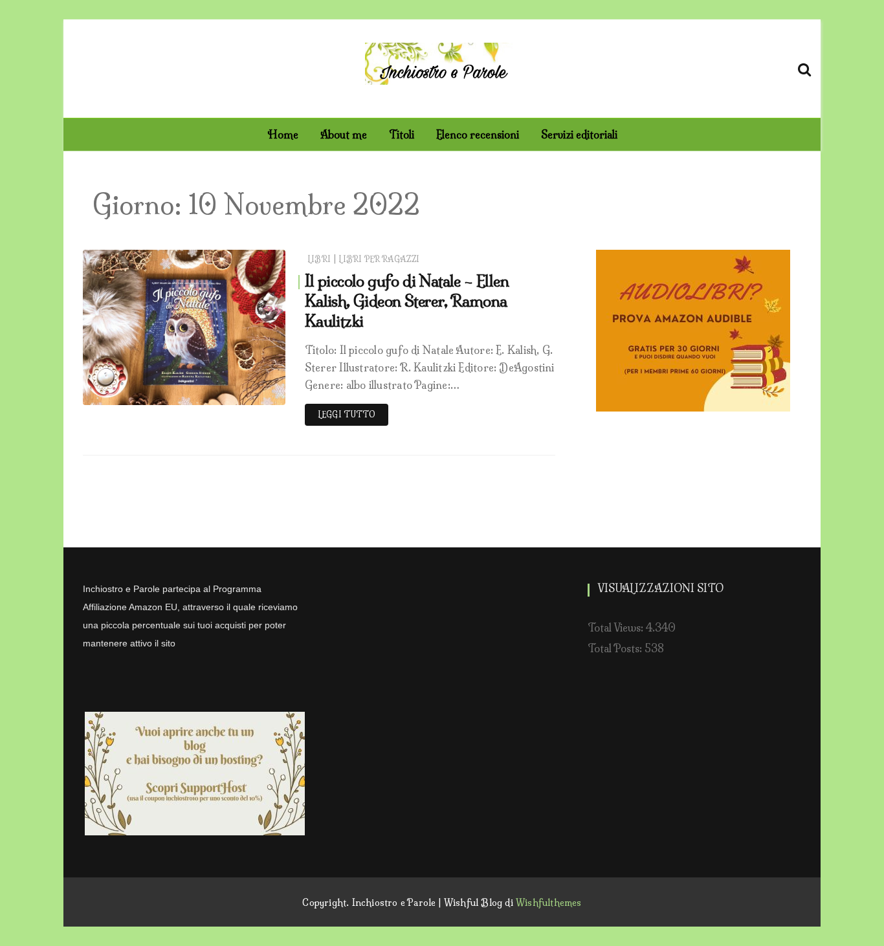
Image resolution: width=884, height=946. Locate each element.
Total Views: (617, 627)
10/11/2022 (247, 392)
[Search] (804, 67)
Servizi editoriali (579, 134)
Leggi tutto (346, 414)
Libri (319, 259)
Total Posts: (616, 648)
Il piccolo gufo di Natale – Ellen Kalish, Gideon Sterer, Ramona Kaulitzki (407, 301)
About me (343, 134)
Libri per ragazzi (378, 259)
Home (282, 134)
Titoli (401, 134)
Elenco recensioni (477, 134)
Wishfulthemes (549, 902)
